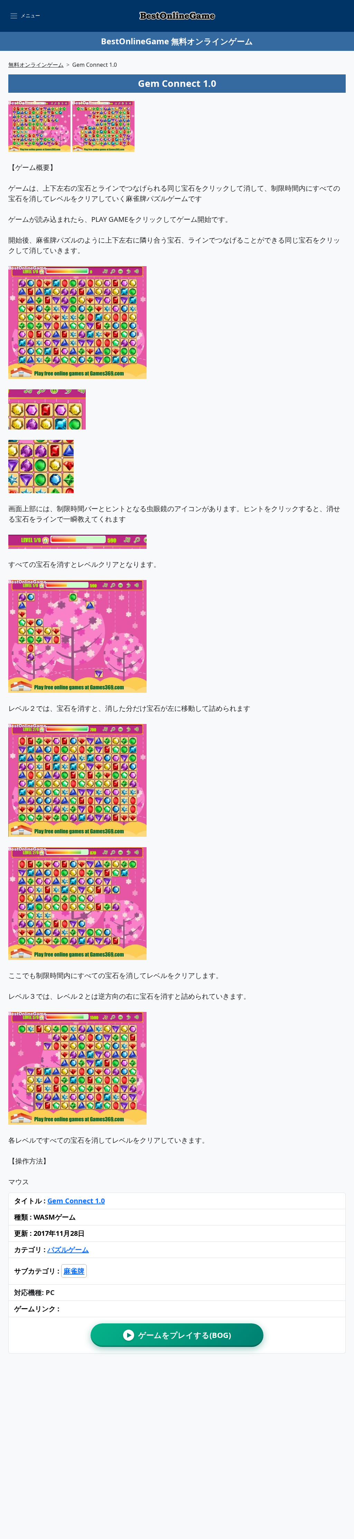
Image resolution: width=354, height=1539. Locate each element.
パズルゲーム (68, 1249)
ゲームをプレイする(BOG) (179, 1335)
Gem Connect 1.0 (76, 1200)
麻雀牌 (74, 1271)
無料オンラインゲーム (36, 65)
